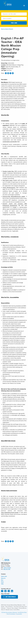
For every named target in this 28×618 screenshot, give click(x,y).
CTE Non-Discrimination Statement (9, 612)
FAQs (2, 583)
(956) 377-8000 (7, 567)
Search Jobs (4, 576)
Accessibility (19, 614)
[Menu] (24, 5)
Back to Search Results (7, 29)
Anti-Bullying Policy (22, 612)
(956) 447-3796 (6, 569)
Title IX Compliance (11, 614)
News (2, 582)
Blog (2, 580)
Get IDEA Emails (10, 597)
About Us (3, 578)
